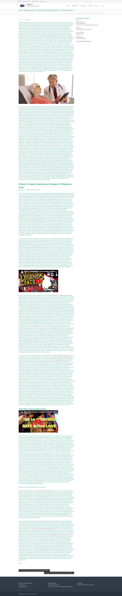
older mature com (68, 114)
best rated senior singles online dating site (61, 295)
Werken (90, 5)
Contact (96, 5)
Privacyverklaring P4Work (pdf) (83, 41)
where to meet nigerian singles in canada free (41, 490)
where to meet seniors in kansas (29, 247)
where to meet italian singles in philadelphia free (59, 355)
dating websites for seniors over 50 (63, 360)
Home (67, 5)
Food (73, 13)
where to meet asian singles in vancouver (45, 521)
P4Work (30, 4)
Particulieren (75, 5)
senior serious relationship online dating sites (43, 528)
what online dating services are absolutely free (58, 534)
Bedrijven (83, 5)
